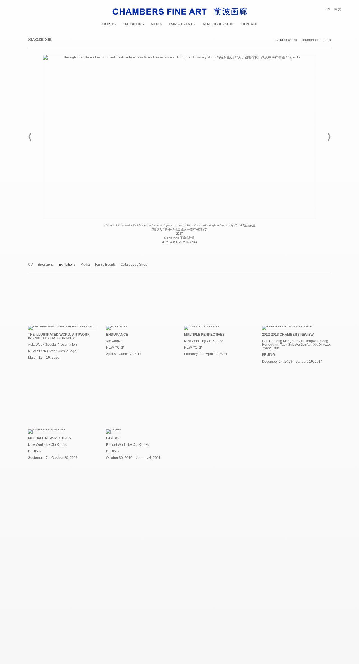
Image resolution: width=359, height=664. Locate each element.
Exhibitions (133, 24)
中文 (337, 9)
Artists (108, 24)
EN (327, 9)
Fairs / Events (182, 24)
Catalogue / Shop (218, 24)
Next (328, 136)
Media (156, 24)
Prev (30, 136)
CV (30, 264)
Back (327, 40)
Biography (46, 264)
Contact (249, 24)
